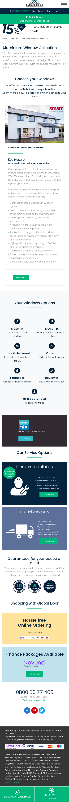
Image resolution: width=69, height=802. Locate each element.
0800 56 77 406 (34, 692)
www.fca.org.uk (12, 782)
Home (4, 38)
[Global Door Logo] (34, 4)
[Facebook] (27, 710)
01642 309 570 (22, 11)
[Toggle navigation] (64, 4)
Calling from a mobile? (34, 700)
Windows (14, 38)
